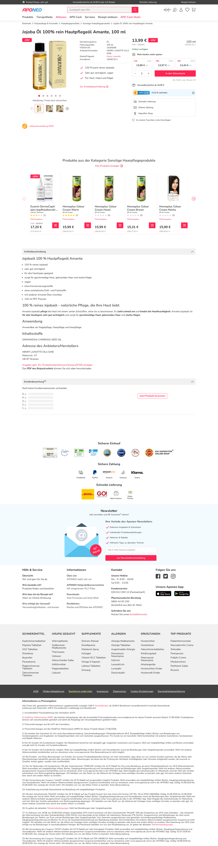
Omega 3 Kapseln (91, 661)
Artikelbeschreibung (35, 251)
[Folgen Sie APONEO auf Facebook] (158, 576)
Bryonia (175, 670)
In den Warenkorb (175, 73)
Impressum (103, 691)
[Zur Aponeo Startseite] (32, 10)
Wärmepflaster (60, 641)
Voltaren (56, 656)
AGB (35, 691)
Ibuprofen (27, 657)
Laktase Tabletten (91, 666)
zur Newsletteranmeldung (131, 558)
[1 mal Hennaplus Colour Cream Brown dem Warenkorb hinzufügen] (152, 225)
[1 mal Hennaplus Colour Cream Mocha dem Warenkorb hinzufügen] (184, 225)
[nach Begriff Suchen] (135, 10)
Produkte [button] (27, 17)
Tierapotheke (44, 17)
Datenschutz (119, 691)
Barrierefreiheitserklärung (171, 691)
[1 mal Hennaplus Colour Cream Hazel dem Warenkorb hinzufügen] (120, 225)
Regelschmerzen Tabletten (31, 667)
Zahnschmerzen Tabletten (30, 674)
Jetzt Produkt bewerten (152, 396)
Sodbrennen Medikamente (59, 646)
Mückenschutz (178, 661)
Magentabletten (60, 668)
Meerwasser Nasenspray (147, 659)
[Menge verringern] (135, 73)
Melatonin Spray (90, 649)
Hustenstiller (148, 641)
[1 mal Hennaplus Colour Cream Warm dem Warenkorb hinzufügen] (87, 225)
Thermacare (58, 652)
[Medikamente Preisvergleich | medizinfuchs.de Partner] (135, 453)
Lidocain (56, 672)
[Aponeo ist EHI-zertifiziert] (65, 452)
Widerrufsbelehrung (53, 691)
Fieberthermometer (181, 641)
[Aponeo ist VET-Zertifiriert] (93, 453)
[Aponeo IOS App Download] (163, 593)
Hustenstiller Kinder (151, 668)
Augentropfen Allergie (123, 649)
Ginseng (86, 670)
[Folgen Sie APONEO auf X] (165, 576)
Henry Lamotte (114, 56)
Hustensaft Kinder (150, 672)
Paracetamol (28, 661)
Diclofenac (27, 653)
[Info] (193, 92)
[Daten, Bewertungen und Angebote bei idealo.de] (121, 453)
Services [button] (90, 17)
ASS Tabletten (30, 649)
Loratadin (116, 668)
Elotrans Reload (90, 641)
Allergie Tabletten (120, 645)
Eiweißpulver (88, 645)
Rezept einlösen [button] (107, 17)
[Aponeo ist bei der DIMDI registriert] (79, 453)
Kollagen (86, 653)
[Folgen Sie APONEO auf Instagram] (173, 576)
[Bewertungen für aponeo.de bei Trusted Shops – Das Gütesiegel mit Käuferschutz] (50, 453)
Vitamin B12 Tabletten (94, 657)
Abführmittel (59, 664)
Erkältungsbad (148, 653)
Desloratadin (118, 672)
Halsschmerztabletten (152, 649)
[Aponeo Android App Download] (182, 593)
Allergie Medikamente (123, 641)
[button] (61, 17)
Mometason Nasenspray (117, 655)
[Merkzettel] (187, 10)
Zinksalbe (176, 649)
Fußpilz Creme (178, 657)
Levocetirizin (117, 664)
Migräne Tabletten (32, 645)
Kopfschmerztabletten (34, 641)
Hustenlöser (147, 645)
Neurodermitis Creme (182, 645)
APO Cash (75, 17)
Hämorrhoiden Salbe (63, 660)
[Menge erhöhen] (148, 73)
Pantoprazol (177, 653)
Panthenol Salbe (179, 666)
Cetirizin (115, 660)
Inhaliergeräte (148, 664)
